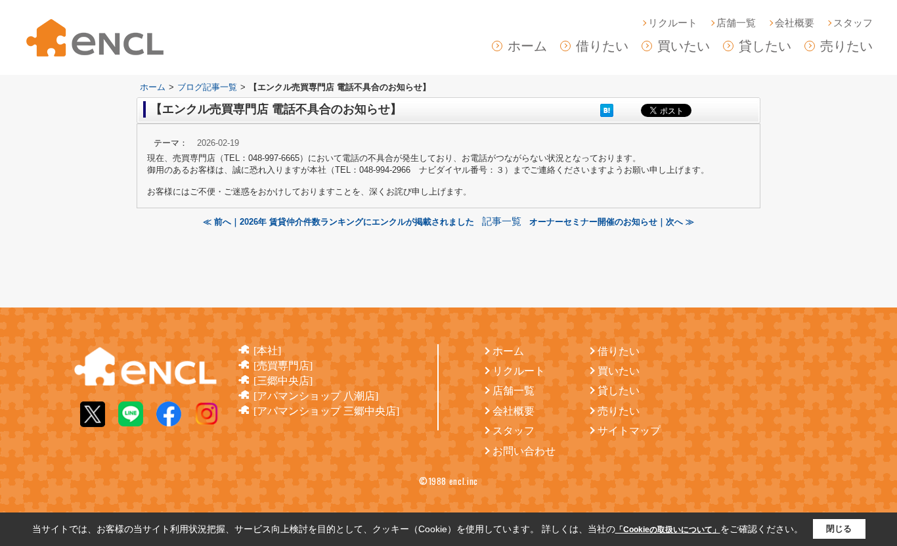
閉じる (839, 529)
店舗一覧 (736, 23)
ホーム (527, 46)
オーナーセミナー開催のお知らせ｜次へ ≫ (609, 222)
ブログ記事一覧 (207, 87)
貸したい (765, 46)
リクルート (672, 23)
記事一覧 (501, 221)
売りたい (846, 46)
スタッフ (853, 23)
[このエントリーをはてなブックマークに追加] (606, 110)
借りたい (602, 46)
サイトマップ (629, 430)
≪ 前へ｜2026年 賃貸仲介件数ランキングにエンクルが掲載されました (342, 222)
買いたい (683, 46)
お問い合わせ (524, 451)
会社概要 (794, 23)
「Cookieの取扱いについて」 (667, 529)
